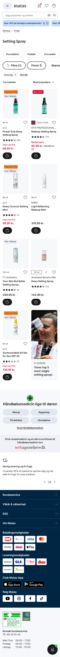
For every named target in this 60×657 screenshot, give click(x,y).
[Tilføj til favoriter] (25, 122)
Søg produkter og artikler (19, 15)
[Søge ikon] (54, 15)
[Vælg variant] (36, 302)
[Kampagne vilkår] (32, 149)
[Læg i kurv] (7, 155)
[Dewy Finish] (33, 123)
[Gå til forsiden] (20, 5)
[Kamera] (49, 15)
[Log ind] (39, 6)
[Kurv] (54, 6)
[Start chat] (52, 649)
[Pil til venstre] (44, 482)
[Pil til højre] (54, 482)
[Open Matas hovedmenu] (7, 6)
